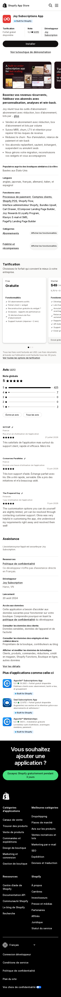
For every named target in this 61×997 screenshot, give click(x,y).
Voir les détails (11, 666)
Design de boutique (14, 847)
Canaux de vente (13, 819)
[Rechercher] (50, 5)
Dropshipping (39, 816)
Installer (30, 43)
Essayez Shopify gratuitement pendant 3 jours (30, 775)
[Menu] (56, 5)
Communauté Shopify (15, 901)
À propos (37, 885)
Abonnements (11, 233)
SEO (34, 850)
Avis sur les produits (44, 828)
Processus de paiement (17, 196)
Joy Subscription (13, 582)
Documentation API (14, 895)
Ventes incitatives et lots (44, 836)
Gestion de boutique (15, 863)
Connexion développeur (17, 954)
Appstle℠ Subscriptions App (28, 680)
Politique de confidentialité (19, 563)
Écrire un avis (12, 415)
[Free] (28, 347)
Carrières (37, 891)
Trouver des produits (15, 826)
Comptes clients (42, 196)
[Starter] (30, 347)
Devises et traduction (44, 863)
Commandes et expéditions (12, 840)
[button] (30, 687)
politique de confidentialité (19, 619)
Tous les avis (32, 415)
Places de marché (42, 822)
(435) (36, 32)
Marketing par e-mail (44, 844)
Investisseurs (39, 897)
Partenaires (38, 910)
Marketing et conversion (10, 856)
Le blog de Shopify (14, 907)
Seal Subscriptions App (25, 699)
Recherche (9, 913)
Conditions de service (15, 962)
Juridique (37, 922)
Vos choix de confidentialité (19, 987)
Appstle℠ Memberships (25, 719)
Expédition (38, 856)
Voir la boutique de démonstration (30, 52)
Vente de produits (13, 832)
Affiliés (36, 916)
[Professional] (32, 347)
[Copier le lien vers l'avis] (12, 427)
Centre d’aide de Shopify (12, 887)
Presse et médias (42, 903)
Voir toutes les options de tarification (21, 358)
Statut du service (42, 928)
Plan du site (10, 979)
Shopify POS (10, 201)
